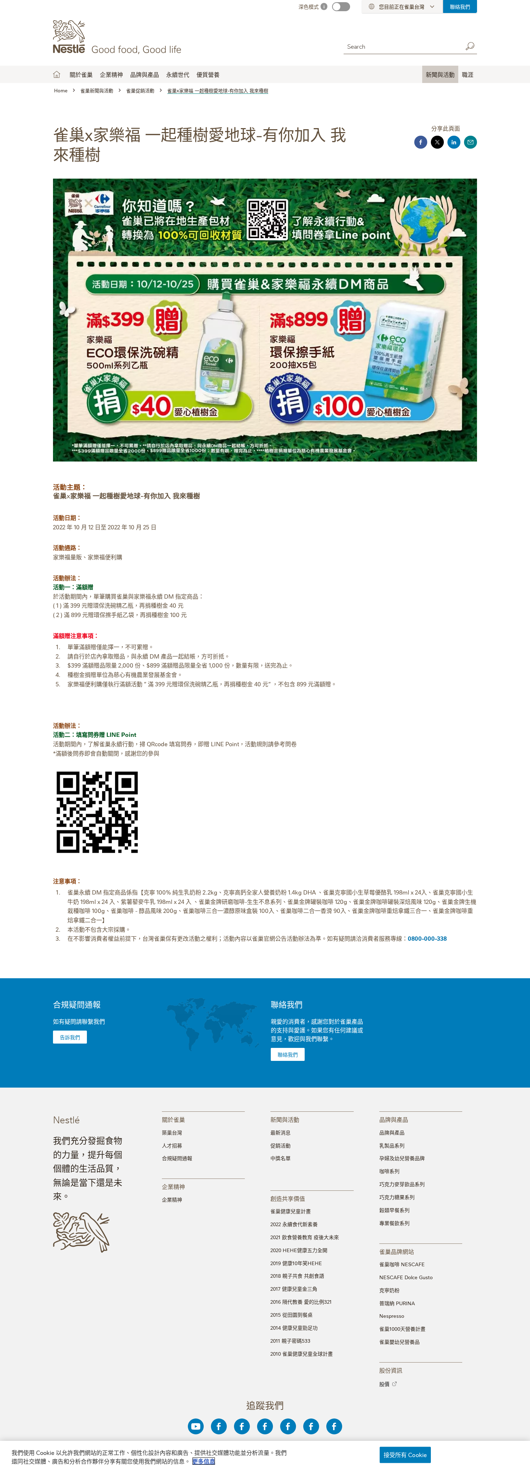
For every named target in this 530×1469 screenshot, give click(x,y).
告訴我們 (70, 1037)
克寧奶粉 (389, 1290)
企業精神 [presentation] (173, 1186)
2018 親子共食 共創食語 (297, 1275)
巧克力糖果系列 (397, 1197)
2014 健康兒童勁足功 (294, 1327)
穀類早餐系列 (394, 1210)
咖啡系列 (389, 1171)
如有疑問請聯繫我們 (79, 1021)
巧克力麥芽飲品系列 (402, 1184)
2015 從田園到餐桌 (291, 1314)
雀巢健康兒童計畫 (290, 1211)
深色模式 (309, 6)
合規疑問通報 (77, 1004)
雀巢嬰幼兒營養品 (399, 1341)
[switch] (341, 6)
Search (470, 46)
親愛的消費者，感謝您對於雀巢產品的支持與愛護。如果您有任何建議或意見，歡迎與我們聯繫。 (317, 1029)
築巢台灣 (172, 1132)
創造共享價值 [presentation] (287, 1198)
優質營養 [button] (208, 74)
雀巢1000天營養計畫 (402, 1328)
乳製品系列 (392, 1145)
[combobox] (401, 46)
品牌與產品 (392, 1132)
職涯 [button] (467, 74)
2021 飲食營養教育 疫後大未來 (304, 1237)
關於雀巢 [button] (81, 74)
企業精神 (111, 74)
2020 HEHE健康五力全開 (298, 1250)
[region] (265, 1455)
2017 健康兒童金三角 (293, 1288)
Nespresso (391, 1315)
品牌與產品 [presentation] (393, 1119)
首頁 (56, 74)
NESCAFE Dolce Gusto (406, 1277)
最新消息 (280, 1132)
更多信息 (203, 1461)
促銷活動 (280, 1145)
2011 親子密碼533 (290, 1340)
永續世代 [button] (177, 74)
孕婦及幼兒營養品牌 (402, 1158)
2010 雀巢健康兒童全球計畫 (301, 1353)
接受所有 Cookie (405, 1455)
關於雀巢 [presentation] (173, 1119)
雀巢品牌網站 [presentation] (396, 1251)
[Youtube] (196, 1426)
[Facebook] (219, 1426)
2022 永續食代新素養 (294, 1224)
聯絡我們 (460, 6)
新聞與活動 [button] (440, 74)
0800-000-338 (427, 938)
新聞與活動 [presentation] (284, 1119)
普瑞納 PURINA (397, 1303)
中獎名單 (280, 1158)
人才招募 (172, 1145)
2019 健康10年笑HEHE (296, 1263)
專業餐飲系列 (394, 1223)
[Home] (118, 37)
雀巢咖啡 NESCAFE (402, 1264)
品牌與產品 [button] (144, 74)
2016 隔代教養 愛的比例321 (301, 1301)
